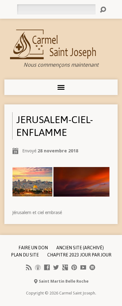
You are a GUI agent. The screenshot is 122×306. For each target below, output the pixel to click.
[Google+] (65, 267)
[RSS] (29, 267)
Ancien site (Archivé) (80, 247)
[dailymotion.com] (92, 267)
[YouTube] (83, 267)
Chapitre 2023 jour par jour (79, 254)
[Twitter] (56, 267)
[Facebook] (47, 267)
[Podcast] (38, 267)
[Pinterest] (74, 267)
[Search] (103, 10)
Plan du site (25, 254)
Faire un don (33, 247)
